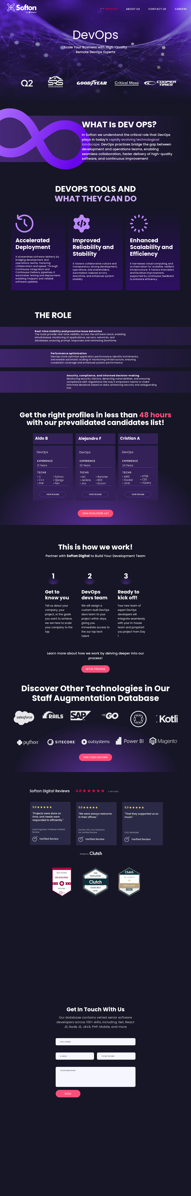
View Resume (95, 494)
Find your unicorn (95, 757)
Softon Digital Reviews (50, 791)
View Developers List (95, 513)
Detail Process (95, 669)
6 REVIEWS (113, 791)
